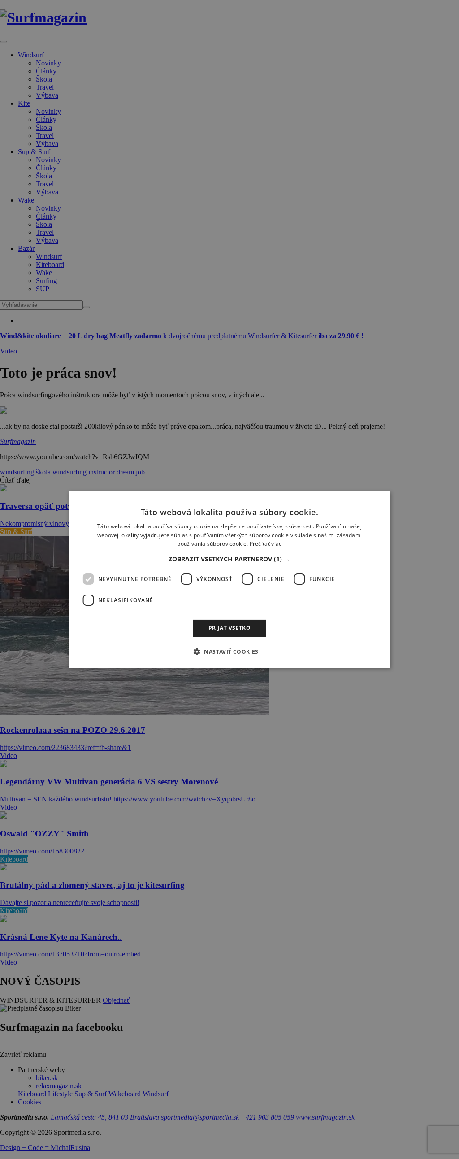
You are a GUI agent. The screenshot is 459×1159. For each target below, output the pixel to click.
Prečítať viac (266, 543)
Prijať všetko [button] (229, 628)
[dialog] (229, 579)
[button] (229, 559)
